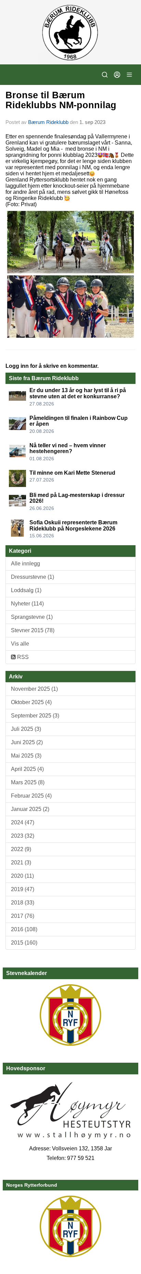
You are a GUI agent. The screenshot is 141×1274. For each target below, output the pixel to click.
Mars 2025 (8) (27, 782)
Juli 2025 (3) (26, 729)
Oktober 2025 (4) (31, 702)
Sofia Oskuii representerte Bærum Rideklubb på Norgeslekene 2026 (73, 526)
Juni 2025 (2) (27, 742)
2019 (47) (22, 889)
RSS (22, 657)
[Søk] (105, 74)
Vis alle (20, 644)
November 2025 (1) (34, 689)
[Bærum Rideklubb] (70, 32)
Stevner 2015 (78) (32, 630)
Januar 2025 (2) (30, 809)
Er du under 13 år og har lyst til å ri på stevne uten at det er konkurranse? (77, 393)
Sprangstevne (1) (32, 617)
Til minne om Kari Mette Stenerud (72, 473)
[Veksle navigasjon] (129, 74)
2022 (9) (21, 849)
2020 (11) (22, 876)
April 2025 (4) (27, 769)
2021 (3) (21, 862)
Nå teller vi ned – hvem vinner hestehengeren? (67, 448)
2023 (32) (22, 836)
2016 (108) (24, 929)
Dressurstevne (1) (32, 577)
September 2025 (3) (35, 716)
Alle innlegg (25, 563)
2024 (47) (22, 822)
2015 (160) (24, 943)
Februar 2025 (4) (31, 796)
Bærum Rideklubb (49, 122)
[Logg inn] (117, 74)
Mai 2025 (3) (26, 756)
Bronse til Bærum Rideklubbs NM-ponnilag (60, 100)
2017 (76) (22, 916)
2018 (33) (22, 902)
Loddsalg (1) (26, 590)
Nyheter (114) (27, 604)
